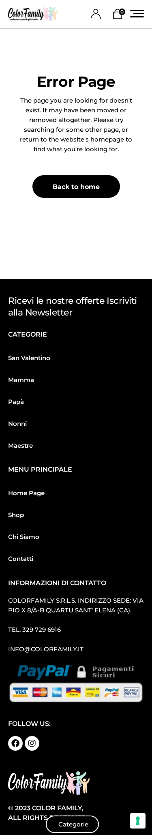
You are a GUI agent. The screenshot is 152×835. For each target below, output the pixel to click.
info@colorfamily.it (45, 649)
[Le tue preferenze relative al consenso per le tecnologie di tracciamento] (138, 821)
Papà (16, 402)
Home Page (26, 493)
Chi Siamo (23, 537)
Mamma (21, 380)
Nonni (17, 423)
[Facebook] (15, 743)
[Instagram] (32, 743)
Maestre (20, 445)
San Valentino (29, 358)
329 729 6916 (41, 629)
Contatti (20, 558)
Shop (16, 515)
